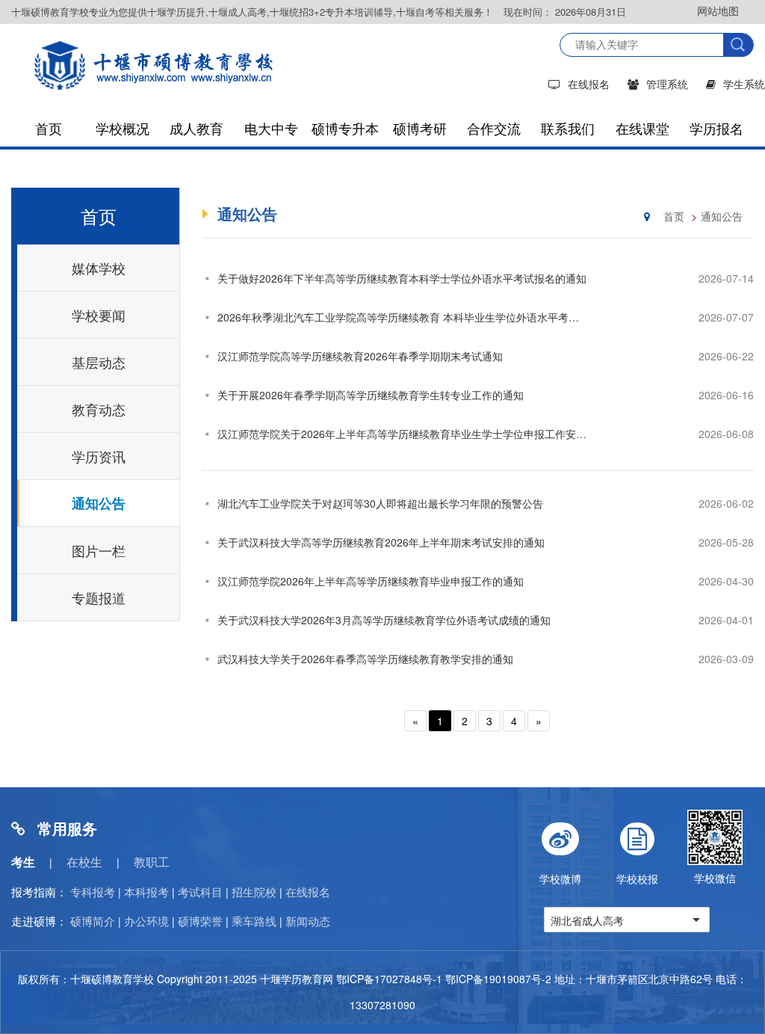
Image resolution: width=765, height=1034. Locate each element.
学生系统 (744, 83)
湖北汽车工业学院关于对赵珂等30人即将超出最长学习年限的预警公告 (380, 503)
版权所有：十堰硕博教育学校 (86, 978)
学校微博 (560, 878)
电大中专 (271, 128)
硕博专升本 (345, 128)
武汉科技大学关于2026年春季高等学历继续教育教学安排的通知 (365, 658)
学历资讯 (99, 456)
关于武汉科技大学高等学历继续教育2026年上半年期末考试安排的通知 (381, 542)
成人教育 (196, 128)
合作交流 (494, 128)
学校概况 (122, 128)
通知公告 (99, 503)
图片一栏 (99, 550)
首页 (48, 128)
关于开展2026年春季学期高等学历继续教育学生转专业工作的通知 (370, 394)
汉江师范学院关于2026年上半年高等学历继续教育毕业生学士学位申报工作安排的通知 (417, 433)
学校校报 (637, 878)
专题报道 (99, 597)
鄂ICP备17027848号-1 (389, 978)
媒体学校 (99, 267)
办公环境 (146, 921)
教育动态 (99, 409)
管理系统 (667, 83)
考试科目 (200, 891)
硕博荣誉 (200, 921)
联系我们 (568, 128)
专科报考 (92, 891)
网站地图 (718, 10)
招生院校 (254, 891)
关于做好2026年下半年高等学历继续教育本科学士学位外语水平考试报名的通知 (401, 278)
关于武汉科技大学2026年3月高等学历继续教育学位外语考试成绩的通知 (384, 619)
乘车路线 (254, 921)
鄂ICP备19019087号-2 (498, 978)
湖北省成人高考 (587, 920)
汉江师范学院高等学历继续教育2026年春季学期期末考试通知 (360, 355)
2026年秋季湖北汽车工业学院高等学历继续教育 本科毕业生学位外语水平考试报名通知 (419, 317)
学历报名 (716, 128)
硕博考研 (420, 128)
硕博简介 (92, 921)
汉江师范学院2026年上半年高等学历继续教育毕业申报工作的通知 (370, 580)
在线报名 (589, 83)
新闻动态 (307, 921)
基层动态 (99, 362)
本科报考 (146, 891)
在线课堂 (642, 128)
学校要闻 (99, 314)
